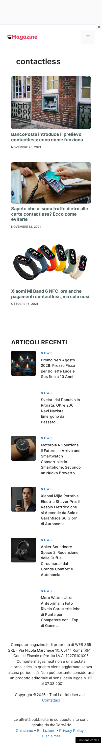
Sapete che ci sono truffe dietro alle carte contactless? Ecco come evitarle (49, 214)
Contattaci (51, 700)
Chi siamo (24, 730)
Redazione (46, 730)
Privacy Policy (71, 730)
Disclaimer (51, 736)
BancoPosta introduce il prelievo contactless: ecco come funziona (47, 137)
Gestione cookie (88, 740)
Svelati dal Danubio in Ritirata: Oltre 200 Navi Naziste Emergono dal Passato (60, 410)
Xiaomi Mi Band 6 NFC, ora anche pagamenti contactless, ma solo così (50, 294)
